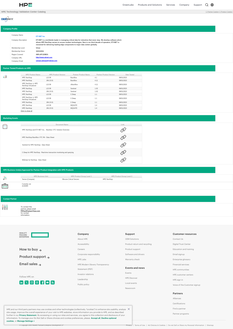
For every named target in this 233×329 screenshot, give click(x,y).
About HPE (82, 239)
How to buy (28, 249)
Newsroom (130, 288)
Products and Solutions (150, 4)
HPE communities (181, 269)
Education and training (183, 249)
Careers (81, 249)
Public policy (83, 284)
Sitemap (210, 325)
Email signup (179, 254)
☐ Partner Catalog (212, 12)
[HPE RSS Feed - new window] (53, 282)
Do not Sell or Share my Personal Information (186, 325)
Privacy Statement (27, 315)
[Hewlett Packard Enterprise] (25, 4)
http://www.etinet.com (44, 57)
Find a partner (179, 308)
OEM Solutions (132, 239)
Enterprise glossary (181, 259)
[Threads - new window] (37, 282)
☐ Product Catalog (225, 12)
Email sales (28, 264)
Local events (131, 283)
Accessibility (83, 244)
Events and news (135, 267)
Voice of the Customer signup (186, 285)
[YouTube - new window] (47, 282)
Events (128, 273)
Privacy (129, 325)
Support (198, 4)
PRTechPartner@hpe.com (30, 211)
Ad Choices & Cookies (156, 325)
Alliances (177, 298)
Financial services (181, 264)
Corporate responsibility (89, 254)
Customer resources (184, 233)
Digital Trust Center (182, 244)
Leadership (83, 279)
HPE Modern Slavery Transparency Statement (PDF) (93, 266)
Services (170, 4)
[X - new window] (27, 282)
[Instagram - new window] (32, 282)
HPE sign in (178, 280)
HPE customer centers (183, 274)
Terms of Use (140, 325)
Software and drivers (134, 254)
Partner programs (181, 313)
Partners (178, 293)
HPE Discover (131, 278)
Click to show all (26, 111)
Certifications (179, 303)
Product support (32, 256)
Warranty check (132, 259)
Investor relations (86, 274)
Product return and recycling (138, 244)
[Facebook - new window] (42, 282)
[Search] (206, 4)
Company (184, 4)
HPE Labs (82, 259)
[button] (129, 309)
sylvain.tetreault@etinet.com (46, 61)
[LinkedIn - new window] (21, 282)
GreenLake (128, 4)
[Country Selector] (212, 4)
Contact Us (178, 239)
